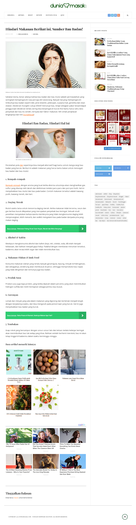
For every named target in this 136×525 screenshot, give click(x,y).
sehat (124, 218)
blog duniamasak (100, 196)
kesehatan (104, 210)
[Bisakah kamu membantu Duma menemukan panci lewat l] (112, 115)
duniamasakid (99, 202)
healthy (112, 204)
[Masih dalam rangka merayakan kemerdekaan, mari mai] (112, 139)
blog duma (116, 194)
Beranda (10, 15)
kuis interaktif (99, 212)
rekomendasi (99, 218)
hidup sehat (107, 207)
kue (110, 210)
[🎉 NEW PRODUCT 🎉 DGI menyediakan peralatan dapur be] (124, 139)
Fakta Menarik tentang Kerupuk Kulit (115, 65)
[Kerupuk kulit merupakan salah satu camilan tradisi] (100, 115)
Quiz (62, 15)
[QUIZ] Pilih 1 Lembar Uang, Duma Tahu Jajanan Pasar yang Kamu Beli (118, 54)
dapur (127, 196)
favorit (114, 202)
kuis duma (120, 210)
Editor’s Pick (51, 15)
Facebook (118, 168)
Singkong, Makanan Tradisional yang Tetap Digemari (115, 89)
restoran (112, 218)
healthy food (120, 204)
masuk (16, 498)
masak (97, 215)
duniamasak (99, 199)
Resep (30, 15)
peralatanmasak (114, 215)
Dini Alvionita (23, 34)
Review (39, 15)
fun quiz (97, 204)
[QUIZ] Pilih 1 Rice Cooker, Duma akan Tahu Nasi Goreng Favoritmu (118, 77)
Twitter (98, 168)
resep (106, 218)
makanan (125, 212)
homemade (115, 207)
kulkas (113, 212)
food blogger (122, 202)
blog (110, 194)
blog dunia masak (112, 196)
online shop (104, 215)
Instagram (99, 174)
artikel (105, 194)
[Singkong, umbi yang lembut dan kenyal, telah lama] (100, 127)
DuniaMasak (28, 114)
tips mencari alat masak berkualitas (117, 220)
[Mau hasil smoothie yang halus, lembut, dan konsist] (124, 127)
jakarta (123, 207)
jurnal (97, 210)
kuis (114, 210)
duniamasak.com (118, 199)
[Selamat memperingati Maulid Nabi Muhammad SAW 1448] (124, 115)
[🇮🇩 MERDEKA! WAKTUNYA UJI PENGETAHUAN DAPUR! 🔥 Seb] (112, 127)
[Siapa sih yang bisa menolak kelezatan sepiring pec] (100, 139)
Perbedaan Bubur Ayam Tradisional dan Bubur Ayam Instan (117, 43)
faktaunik (108, 202)
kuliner (107, 212)
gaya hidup (105, 204)
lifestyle (119, 212)
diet (21, 165)
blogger (121, 196)
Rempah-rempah (13, 185)
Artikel (21, 15)
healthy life (98, 207)
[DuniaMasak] (68, 6)
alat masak (98, 194)
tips (96, 220)
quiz (122, 215)
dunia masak (108, 199)
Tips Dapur (102, 220)
